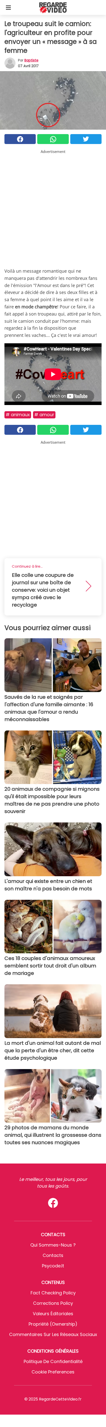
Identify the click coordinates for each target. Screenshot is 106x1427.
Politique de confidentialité (53, 1361)
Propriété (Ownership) (53, 1324)
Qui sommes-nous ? (53, 1245)
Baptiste (31, 60)
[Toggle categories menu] (8, 7)
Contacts (53, 1255)
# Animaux (18, 414)
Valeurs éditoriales (53, 1314)
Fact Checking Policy (53, 1293)
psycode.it (53, 1266)
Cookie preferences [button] (53, 1372)
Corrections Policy (53, 1303)
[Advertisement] (53, 207)
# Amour (44, 414)
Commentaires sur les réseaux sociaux (53, 1334)
